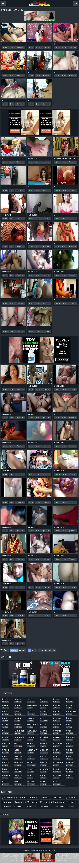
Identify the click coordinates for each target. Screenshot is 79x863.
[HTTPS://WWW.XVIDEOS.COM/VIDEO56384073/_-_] (65, 404)
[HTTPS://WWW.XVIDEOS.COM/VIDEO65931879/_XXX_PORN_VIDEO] (39, 290)
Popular (14, 650)
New (7, 650)
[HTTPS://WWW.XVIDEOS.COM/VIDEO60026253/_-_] (13, 34)
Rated (23, 650)
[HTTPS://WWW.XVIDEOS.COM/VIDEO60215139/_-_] (13, 148)
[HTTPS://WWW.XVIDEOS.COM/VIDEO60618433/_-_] (13, 62)
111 (46, 650)
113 (54, 650)
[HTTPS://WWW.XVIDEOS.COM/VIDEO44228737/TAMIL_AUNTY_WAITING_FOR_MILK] (65, 177)
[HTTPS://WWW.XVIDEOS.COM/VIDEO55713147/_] (13, 318)
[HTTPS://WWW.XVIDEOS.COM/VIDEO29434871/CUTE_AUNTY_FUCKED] (39, 318)
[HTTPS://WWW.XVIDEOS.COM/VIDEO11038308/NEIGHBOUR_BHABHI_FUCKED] (65, 602)
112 (50, 650)
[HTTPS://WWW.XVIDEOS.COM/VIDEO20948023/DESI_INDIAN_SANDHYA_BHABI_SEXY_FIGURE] (13, 489)
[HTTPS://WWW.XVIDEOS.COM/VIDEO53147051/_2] (39, 233)
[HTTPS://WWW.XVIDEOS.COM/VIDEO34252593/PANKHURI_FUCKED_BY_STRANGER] (39, 90)
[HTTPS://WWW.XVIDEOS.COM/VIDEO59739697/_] (39, 62)
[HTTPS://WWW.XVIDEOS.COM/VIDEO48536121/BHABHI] (13, 90)
